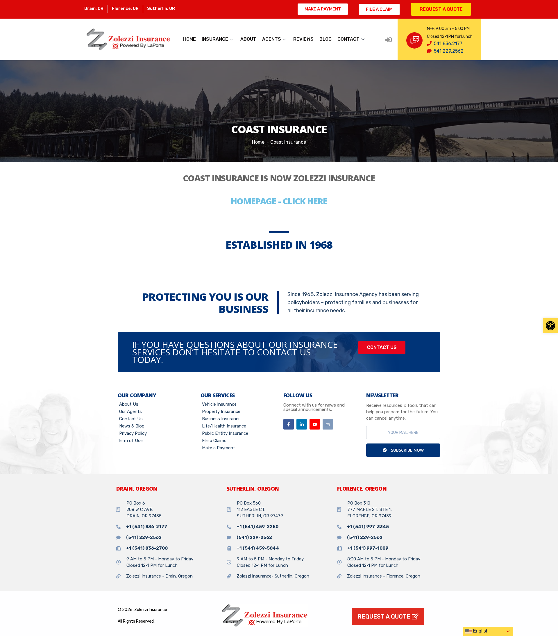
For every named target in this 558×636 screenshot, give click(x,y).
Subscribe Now (407, 450)
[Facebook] (288, 424)
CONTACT (348, 39)
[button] (550, 325)
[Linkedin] (301, 424)
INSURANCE (215, 39)
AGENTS (271, 39)
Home (258, 142)
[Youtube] (315, 424)
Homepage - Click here (279, 200)
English (480, 630)
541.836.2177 (448, 43)
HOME (189, 39)
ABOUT (248, 39)
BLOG (325, 39)
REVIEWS (303, 39)
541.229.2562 (449, 51)
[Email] (328, 424)
